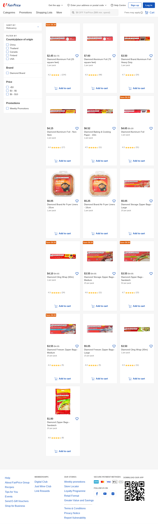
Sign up (135, 5)
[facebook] (97, 495)
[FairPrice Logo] (12, 5)
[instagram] (113, 495)
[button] (141, 12)
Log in (149, 5)
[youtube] (105, 495)
